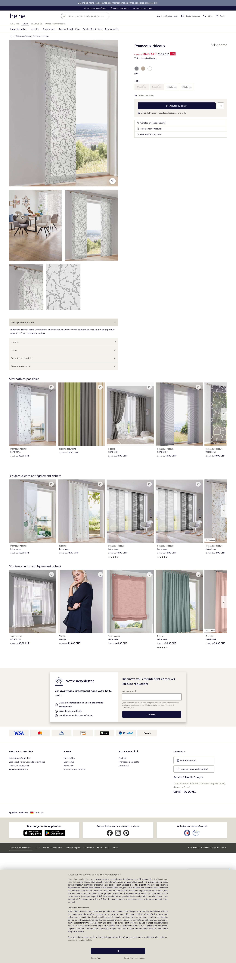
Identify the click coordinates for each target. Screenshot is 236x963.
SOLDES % (36, 23)
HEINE (67, 751)
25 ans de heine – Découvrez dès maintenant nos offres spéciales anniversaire (117, 2)
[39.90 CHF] (32, 414)
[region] (118, 916)
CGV (38, 847)
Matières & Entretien (19, 765)
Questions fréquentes (19, 758)
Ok (118, 951)
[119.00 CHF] (81, 601)
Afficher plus (129, 707)
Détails (14, 342)
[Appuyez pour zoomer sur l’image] (112, 181)
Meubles (35, 29)
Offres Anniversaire (55, 23)
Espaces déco (112, 29)
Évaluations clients (20, 366)
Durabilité (124, 765)
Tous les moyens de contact (194, 769)
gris (136, 73)
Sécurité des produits (22, 358)
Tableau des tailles (146, 95)
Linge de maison (18, 29)
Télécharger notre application (44, 826)
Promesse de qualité (129, 761)
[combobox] (91, 16)
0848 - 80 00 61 (184, 792)
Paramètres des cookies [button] (107, 847)
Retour (14, 350)
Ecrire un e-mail (192, 761)
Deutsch (39, 812)
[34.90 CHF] (81, 511)
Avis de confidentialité (52, 847)
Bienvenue (69, 761)
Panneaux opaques (41, 36)
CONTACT (179, 751)
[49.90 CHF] (179, 414)
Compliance (89, 847)
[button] (10, 36)
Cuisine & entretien (92, 29)
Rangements (48, 29)
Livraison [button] (153, 58)
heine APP (69, 765)
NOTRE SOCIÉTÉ (128, 751)
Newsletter (69, 758)
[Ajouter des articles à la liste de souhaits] (220, 105)
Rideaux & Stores (23, 36)
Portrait (122, 758)
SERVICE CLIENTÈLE (21, 751)
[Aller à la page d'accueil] (17, 16)
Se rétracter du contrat (21, 847)
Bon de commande (18, 769)
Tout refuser (96, 958)
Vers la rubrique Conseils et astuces (27, 761)
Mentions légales (73, 847)
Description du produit (22, 322)
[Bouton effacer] (106, 16)
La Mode (14, 23)
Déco (25, 23)
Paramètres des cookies (134, 958)
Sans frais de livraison (75, 769)
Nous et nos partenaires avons (81, 879)
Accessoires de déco (69, 29)
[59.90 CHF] (32, 511)
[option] (136, 68)
